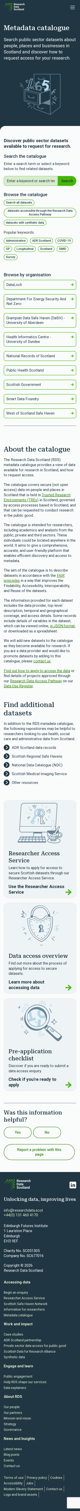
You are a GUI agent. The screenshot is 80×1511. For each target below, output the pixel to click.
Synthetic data (14, 1357)
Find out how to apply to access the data (37, 671)
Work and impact (18, 1324)
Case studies (13, 1334)
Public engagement (18, 1376)
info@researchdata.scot (23, 1210)
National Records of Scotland (30, 356)
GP (8, 249)
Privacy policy (37, 1478)
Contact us (12, 1466)
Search (67, 181)
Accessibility (13, 1483)
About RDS (13, 1396)
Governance (13, 1430)
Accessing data (17, 1282)
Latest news (13, 1449)
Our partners (13, 1413)
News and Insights (19, 1438)
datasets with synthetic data (25, 222)
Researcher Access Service (24, 1298)
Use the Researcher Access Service (36, 889)
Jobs (29, 1483)
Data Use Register (18, 686)
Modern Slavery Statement (23, 1489)
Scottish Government (23, 384)
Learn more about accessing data (26, 984)
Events (9, 1460)
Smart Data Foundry (22, 399)
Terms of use (14, 1478)
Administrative (15, 240)
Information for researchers (24, 1309)
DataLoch (14, 284)
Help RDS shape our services (25, 1382)
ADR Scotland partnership (22, 1340)
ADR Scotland (41, 240)
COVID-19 (64, 240)
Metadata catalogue (18, 1315)
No (47, 1132)
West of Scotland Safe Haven (30, 413)
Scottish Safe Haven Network (25, 1304)
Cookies (56, 1478)
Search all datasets (19, 202)
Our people (12, 1407)
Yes (18, 1132)
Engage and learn (18, 1366)
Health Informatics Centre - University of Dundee (28, 339)
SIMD (62, 249)
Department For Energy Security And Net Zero (36, 301)
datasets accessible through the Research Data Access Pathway (40, 212)
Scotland (46, 249)
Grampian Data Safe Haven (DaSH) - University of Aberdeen (35, 320)
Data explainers (15, 1388)
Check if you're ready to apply (32, 1082)
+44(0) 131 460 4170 (21, 1215)
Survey (10, 257)
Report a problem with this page (39, 1152)
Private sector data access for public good (35, 1346)
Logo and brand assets (20, 1494)
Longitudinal (25, 249)
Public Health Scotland (25, 370)
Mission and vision (17, 1418)
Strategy (10, 1424)
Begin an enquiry (16, 1292)
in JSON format (62, 626)
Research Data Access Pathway (36, 681)
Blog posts (12, 1454)
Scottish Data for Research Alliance (30, 1351)
